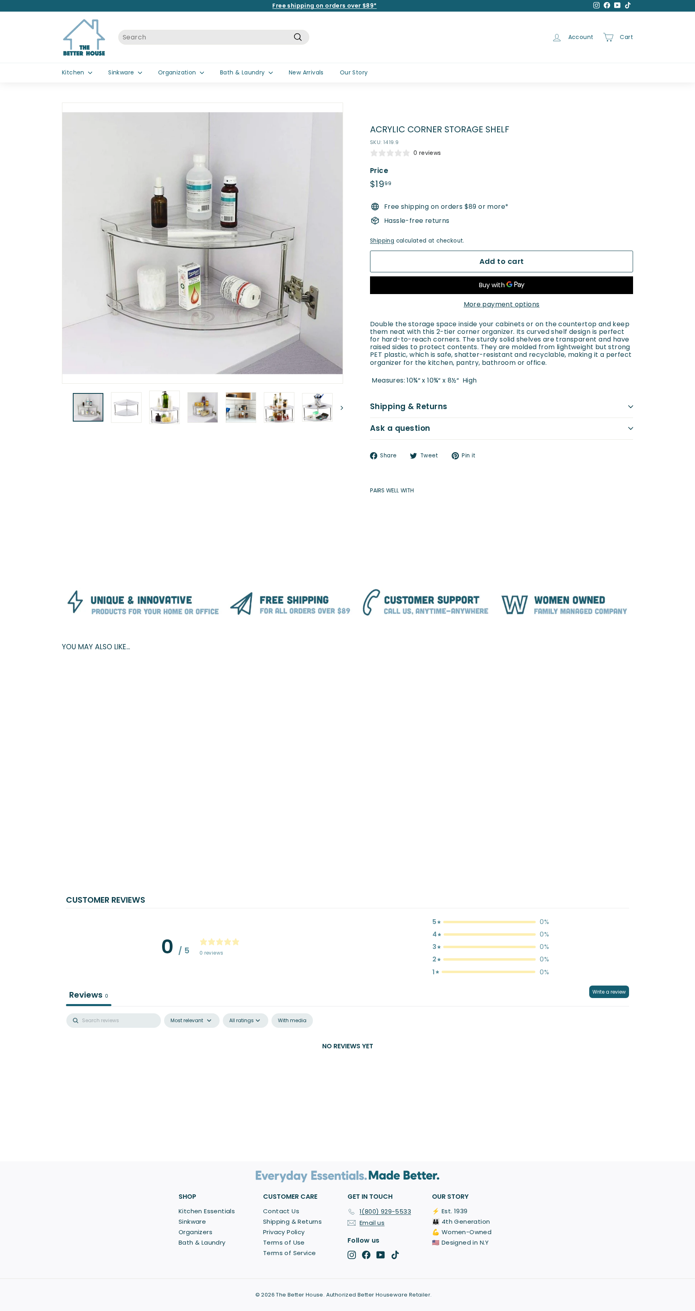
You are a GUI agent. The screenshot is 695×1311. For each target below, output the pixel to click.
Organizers (195, 1232)
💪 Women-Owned (461, 1232)
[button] (490, 922)
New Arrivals (306, 72)
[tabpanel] (347, 1073)
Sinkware (122, 72)
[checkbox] (292, 1020)
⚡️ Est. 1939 (449, 1211)
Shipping (382, 241)
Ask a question (400, 428)
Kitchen (74, 72)
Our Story (354, 72)
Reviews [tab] (88, 994)
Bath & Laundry (243, 72)
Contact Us (281, 1211)
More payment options (502, 304)
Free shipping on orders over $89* (324, 6)
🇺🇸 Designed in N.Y (460, 1242)
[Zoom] (202, 243)
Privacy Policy (284, 1232)
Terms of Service (289, 1253)
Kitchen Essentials (207, 1211)
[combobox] (213, 37)
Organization (178, 72)
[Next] (338, 407)
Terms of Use (284, 1242)
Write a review (609, 991)
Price (379, 171)
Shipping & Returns (409, 406)
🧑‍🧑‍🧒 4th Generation (461, 1221)
